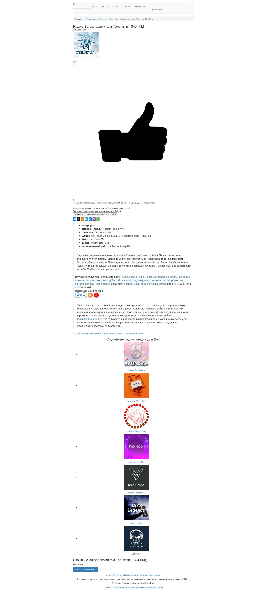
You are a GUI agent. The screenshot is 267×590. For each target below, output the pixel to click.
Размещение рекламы (150, 574)
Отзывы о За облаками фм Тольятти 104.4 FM (95, 214)
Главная (79, 19)
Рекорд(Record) (111, 280)
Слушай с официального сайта (87, 333)
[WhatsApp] (98, 219)
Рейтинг (105, 6)
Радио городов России (96, 19)
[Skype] (86, 219)
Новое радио (102, 283)
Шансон (79, 280)
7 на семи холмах (159, 280)
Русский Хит (129, 280)
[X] (78, 219)
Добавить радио (130, 574)
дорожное (163, 276)
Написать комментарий (85, 569)
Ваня (173, 276)
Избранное (140, 6)
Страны (116, 6)
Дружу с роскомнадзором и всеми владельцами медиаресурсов (133, 587)
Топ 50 (95, 6)
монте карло (125, 283)
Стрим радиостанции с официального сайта (123, 333)
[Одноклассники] (82, 219)
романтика (177, 280)
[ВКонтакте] (74, 219)
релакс (89, 283)
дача (141, 276)
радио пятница (149, 283)
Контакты (117, 574)
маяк (136, 283)
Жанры (128, 6)
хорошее (151, 276)
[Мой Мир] (90, 219)
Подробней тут (93, 319)
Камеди (79, 283)
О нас (108, 574)
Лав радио (184, 276)
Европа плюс (93, 280)
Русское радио (129, 276)
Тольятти (113, 19)
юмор (162, 283)
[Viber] (94, 219)
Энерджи (143, 280)
